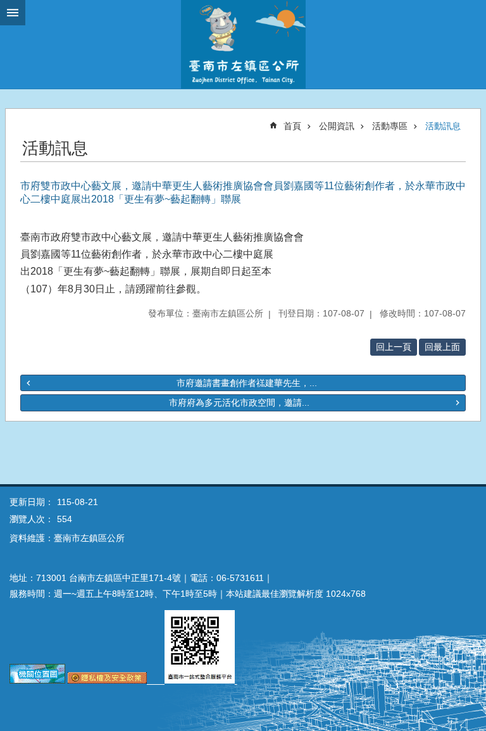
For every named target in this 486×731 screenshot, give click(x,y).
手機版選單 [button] (12, 12)
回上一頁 (393, 347)
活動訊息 (443, 126)
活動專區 (390, 126)
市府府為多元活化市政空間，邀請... (239, 402)
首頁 (292, 126)
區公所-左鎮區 (243, 44)
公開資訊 (336, 126)
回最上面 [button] (442, 347)
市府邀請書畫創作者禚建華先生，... (247, 383)
